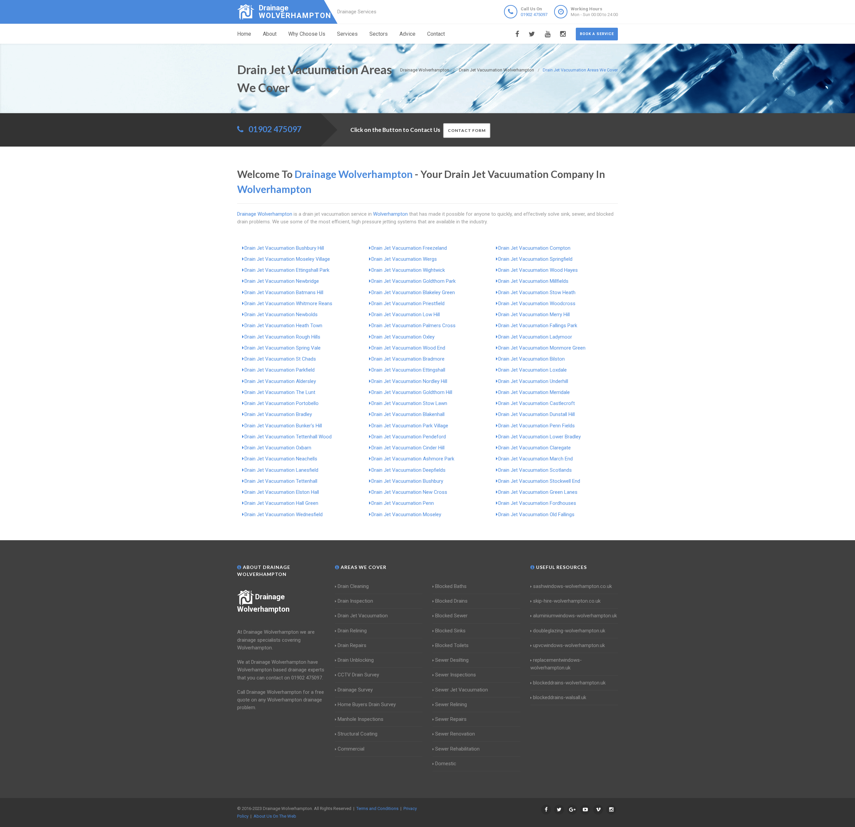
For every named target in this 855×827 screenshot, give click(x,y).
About (270, 34)
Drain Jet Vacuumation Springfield (535, 259)
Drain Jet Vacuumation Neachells (280, 459)
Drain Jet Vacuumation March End (535, 459)
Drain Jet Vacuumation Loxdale (532, 370)
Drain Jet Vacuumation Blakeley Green (413, 292)
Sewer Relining (451, 704)
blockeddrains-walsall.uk (559, 697)
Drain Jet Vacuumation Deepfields (408, 470)
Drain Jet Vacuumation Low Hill (405, 315)
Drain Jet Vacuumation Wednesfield (283, 514)
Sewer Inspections (455, 675)
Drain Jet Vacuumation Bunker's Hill (283, 426)
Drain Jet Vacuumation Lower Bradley (539, 437)
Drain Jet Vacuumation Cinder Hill (408, 448)
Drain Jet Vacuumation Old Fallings (536, 514)
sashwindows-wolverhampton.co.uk (572, 586)
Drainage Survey (355, 690)
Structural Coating (357, 734)
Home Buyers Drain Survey (367, 704)
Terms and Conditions (377, 808)
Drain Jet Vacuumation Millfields (533, 281)
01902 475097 (534, 14)
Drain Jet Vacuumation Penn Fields (536, 426)
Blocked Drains (451, 601)
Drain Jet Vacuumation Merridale (534, 392)
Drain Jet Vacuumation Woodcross (536, 303)
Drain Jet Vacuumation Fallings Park (537, 326)
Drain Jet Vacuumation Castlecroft (536, 403)
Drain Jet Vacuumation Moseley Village (287, 259)
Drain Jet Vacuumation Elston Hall (281, 492)
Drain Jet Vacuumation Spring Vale (282, 348)
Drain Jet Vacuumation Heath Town (283, 326)
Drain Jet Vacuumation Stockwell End (539, 481)
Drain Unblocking (356, 660)
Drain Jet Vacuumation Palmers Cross (413, 326)
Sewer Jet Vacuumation (461, 690)
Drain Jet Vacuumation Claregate (534, 448)
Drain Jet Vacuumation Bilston (531, 359)
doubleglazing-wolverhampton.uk (569, 631)
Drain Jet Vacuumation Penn (402, 503)
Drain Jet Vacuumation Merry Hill (534, 315)
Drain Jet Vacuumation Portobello (281, 403)
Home (244, 34)
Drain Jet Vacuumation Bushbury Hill (284, 248)
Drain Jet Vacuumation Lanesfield (281, 470)
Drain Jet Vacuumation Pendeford (408, 437)
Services (347, 34)
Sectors (378, 34)
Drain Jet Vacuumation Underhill (533, 381)
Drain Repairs (352, 645)
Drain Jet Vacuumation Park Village (409, 426)
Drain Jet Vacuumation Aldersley (280, 381)
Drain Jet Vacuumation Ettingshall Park (286, 270)
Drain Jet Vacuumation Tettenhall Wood (288, 437)
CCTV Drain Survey (358, 675)
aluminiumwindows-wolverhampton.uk (575, 616)
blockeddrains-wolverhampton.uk (569, 683)
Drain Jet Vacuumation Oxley (403, 337)
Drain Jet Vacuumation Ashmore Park (412, 459)
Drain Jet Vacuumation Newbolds (281, 315)
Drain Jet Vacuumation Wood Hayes (538, 270)
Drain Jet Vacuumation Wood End (408, 348)
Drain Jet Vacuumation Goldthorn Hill (411, 392)
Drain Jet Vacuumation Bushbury (407, 481)
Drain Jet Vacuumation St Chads (280, 359)
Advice (407, 34)
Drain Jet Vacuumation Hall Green (281, 503)
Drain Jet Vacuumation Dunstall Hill (536, 414)
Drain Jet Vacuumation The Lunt (279, 392)
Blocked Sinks (450, 631)
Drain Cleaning (353, 586)
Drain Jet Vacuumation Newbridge (281, 281)
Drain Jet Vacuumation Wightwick (408, 270)
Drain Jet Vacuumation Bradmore (408, 359)
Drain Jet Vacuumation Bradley (278, 414)
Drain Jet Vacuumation (363, 616)
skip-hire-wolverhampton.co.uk (567, 601)
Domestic (445, 764)
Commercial (351, 749)
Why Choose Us (306, 34)
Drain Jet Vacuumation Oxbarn (277, 448)
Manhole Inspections (360, 719)
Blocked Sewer (451, 616)
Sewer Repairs (451, 719)
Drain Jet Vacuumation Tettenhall (280, 481)
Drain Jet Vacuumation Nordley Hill (409, 381)
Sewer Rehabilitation (457, 749)
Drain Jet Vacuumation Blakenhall (408, 414)
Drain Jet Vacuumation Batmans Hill (283, 292)
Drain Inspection (355, 601)
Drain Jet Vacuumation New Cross (409, 492)
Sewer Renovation (455, 734)
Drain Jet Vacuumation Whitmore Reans (288, 303)
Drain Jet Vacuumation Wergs (404, 259)
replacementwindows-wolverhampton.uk (556, 664)
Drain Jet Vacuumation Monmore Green (541, 348)
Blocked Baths (451, 586)
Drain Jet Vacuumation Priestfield (408, 303)
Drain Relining (352, 631)
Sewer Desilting (452, 660)
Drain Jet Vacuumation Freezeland (409, 248)
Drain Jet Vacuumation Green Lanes (537, 492)
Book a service (597, 34)
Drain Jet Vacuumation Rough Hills (282, 337)
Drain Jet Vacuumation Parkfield (279, 370)
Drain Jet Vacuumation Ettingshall (408, 370)
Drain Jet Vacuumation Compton (534, 248)
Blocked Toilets (452, 645)
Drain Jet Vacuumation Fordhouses (537, 503)
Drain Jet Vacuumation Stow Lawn (409, 403)
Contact (436, 34)
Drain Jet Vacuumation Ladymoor (535, 337)
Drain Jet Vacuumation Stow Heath (536, 292)
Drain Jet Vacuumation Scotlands (535, 470)
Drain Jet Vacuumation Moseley (406, 514)
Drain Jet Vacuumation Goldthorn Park (413, 281)
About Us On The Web (274, 816)
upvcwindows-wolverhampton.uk (569, 645)
